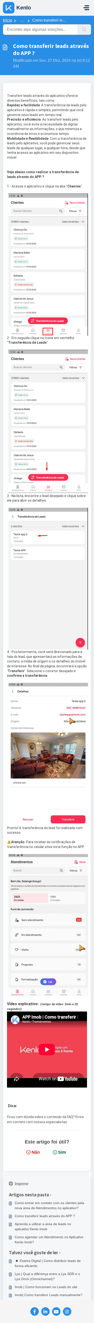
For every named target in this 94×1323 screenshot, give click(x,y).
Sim (62, 1152)
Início (7, 20)
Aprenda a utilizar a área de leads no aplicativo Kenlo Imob (43, 1226)
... (22, 20)
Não (36, 1152)
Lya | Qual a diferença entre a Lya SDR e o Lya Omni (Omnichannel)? (47, 1276)
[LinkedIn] (45, 1311)
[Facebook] (34, 1311)
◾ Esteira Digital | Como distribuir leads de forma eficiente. (48, 1263)
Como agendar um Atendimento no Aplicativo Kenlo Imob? (49, 1239)
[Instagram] (67, 1311)
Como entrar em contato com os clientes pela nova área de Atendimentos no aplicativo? (49, 1205)
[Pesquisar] (84, 29)
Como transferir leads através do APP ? (45, 1216)
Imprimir (21, 1184)
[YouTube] (56, 1311)
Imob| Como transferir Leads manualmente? (48, 1295)
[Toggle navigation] (86, 7)
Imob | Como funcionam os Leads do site (46, 1287)
